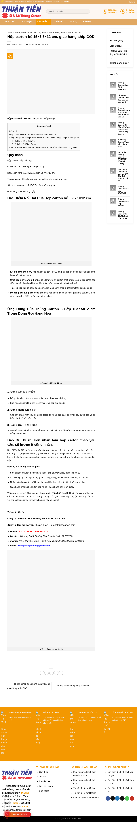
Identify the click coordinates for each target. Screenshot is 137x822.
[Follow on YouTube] (132, 798)
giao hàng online (44, 296)
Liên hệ (132, 2)
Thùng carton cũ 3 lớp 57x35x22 (123, 202)
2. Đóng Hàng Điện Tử (23, 141)
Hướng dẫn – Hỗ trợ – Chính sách (118, 53)
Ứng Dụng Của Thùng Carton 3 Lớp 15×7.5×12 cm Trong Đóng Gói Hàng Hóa (44, 138)
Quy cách (14, 131)
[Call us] (127, 798)
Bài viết (60, 22)
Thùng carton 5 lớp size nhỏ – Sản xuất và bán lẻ (124, 112)
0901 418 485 (13, 806)
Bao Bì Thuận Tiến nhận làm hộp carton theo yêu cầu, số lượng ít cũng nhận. (43, 147)
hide (48, 126)
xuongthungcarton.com (63, 525)
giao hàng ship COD (20, 296)
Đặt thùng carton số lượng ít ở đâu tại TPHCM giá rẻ (123, 175)
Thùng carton (13, 32)
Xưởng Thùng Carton (38, 44)
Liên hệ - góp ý (46, 786)
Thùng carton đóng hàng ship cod (73, 686)
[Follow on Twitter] (117, 798)
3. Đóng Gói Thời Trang (24, 144)
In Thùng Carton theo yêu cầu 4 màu (123, 143)
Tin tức (42, 777)
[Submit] (88, 11)
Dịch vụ (73, 22)
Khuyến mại (44, 781)
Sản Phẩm (42, 22)
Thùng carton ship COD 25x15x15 (123, 86)
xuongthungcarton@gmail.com (34, 546)
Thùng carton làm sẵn (70, 32)
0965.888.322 (41, 532)
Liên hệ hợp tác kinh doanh (86, 798)
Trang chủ (9, 22)
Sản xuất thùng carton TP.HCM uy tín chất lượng (123, 158)
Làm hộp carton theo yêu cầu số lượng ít (123, 98)
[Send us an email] (122, 798)
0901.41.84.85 (25, 532)
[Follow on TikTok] (112, 798)
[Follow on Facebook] (108, 798)
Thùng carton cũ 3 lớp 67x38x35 (123, 189)
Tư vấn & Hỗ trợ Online (84, 788)
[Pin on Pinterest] (56, 673)
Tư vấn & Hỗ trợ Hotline (84, 793)
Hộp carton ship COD (30, 32)
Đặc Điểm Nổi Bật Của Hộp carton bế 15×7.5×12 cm (32, 134)
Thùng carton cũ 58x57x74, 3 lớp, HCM (123, 214)
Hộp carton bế (22, 185)
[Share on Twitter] (46, 673)
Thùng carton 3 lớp (50, 32)
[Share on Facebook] (42, 673)
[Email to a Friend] (51, 673)
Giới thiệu (26, 22)
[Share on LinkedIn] (61, 673)
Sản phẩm (44, 791)
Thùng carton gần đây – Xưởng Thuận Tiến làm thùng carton (124, 128)
